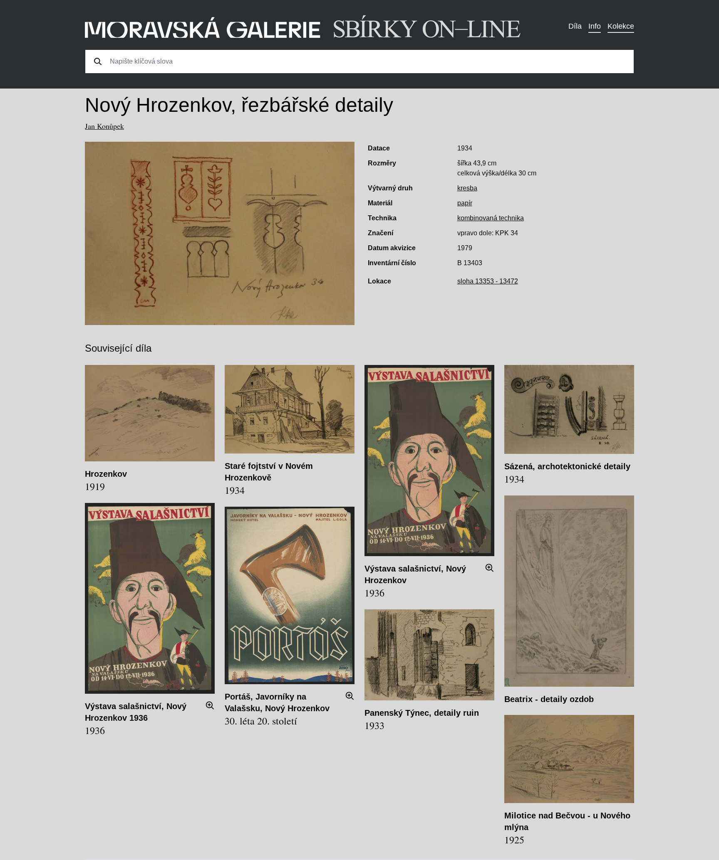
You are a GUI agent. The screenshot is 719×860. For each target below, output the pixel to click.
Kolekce (620, 26)
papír (464, 203)
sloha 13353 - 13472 (487, 281)
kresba (467, 188)
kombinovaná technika (490, 218)
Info (594, 26)
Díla (575, 26)
